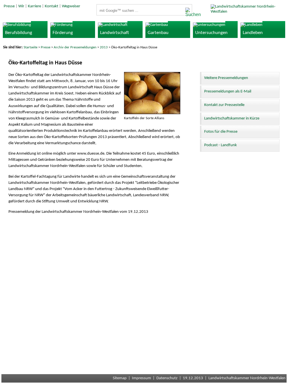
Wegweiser (71, 6)
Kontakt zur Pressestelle (224, 105)
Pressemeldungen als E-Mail (227, 91)
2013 (104, 47)
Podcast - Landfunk (220, 145)
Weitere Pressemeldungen (226, 78)
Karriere (34, 6)
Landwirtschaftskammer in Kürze (231, 118)
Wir (21, 6)
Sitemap (120, 378)
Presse (9, 6)
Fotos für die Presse (220, 132)
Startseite (30, 47)
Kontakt (51, 6)
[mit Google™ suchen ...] (187, 12)
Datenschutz (166, 378)
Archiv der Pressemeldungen (75, 47)
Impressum (141, 378)
